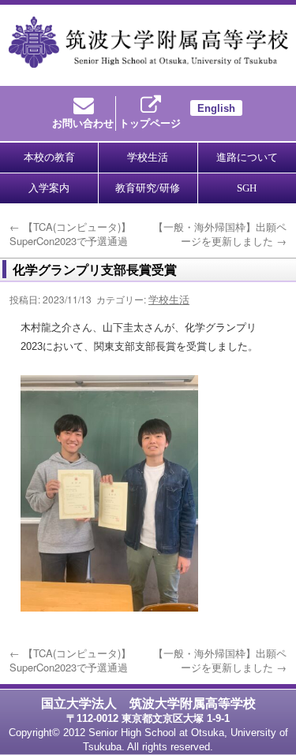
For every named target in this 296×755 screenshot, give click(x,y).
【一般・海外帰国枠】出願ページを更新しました (220, 233)
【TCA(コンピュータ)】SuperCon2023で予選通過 (70, 233)
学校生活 (168, 299)
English (216, 108)
